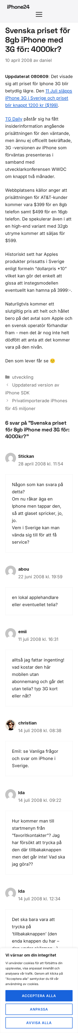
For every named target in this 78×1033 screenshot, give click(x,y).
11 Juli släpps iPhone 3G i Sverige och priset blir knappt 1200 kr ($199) (38, 98)
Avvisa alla (39, 1023)
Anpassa (39, 1009)
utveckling (22, 377)
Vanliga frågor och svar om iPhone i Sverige (35, 758)
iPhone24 (18, 6)
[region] (39, 990)
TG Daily (13, 119)
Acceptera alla (39, 996)
